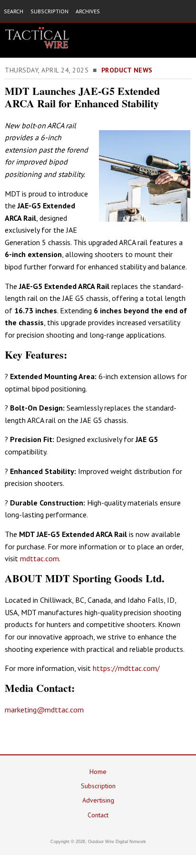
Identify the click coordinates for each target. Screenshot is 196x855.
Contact (98, 815)
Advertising (98, 800)
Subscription (98, 786)
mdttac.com (38, 558)
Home (98, 771)
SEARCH (13, 11)
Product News (127, 70)
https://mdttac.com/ (126, 668)
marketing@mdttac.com (44, 709)
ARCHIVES (88, 11)
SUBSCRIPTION (49, 11)
